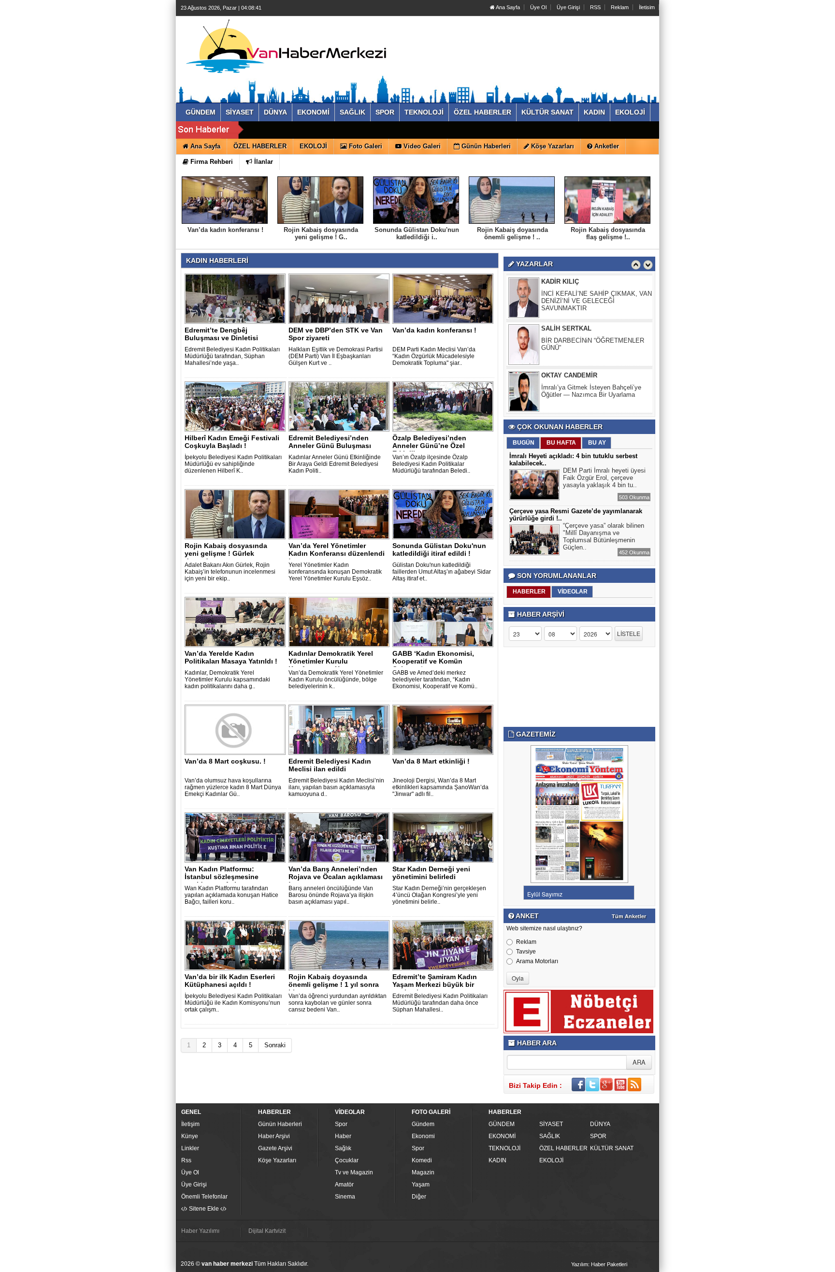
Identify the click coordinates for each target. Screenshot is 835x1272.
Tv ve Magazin (354, 1172)
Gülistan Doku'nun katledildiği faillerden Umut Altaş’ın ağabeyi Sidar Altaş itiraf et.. (441, 572)
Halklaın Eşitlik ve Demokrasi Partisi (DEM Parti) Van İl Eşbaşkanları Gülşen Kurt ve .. (335, 356)
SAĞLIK (549, 1136)
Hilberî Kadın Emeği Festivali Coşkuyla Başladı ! (232, 441)
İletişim (190, 1124)
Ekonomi (423, 1136)
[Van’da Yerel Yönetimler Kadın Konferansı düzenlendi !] (340, 514)
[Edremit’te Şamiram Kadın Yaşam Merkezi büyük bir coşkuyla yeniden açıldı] (444, 945)
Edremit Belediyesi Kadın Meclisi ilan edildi (329, 765)
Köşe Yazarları (277, 1160)
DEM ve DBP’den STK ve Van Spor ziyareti (335, 334)
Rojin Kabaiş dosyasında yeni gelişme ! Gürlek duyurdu (226, 553)
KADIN (497, 1160)
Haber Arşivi (274, 1136)
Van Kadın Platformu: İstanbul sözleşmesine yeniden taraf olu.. (222, 876)
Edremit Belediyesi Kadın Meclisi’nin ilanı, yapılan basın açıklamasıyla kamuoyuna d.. (336, 787)
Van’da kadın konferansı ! (225, 229)
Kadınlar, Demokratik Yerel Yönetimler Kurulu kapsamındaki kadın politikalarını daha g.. (227, 679)
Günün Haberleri (280, 1124)
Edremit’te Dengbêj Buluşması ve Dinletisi (221, 334)
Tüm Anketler (629, 916)
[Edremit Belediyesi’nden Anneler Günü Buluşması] (340, 406)
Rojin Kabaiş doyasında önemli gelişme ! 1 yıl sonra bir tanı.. (333, 984)
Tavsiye (526, 951)
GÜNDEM (502, 1124)
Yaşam (421, 1184)
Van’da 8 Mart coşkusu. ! (225, 761)
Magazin (423, 1172)
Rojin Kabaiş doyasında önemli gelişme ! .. (512, 233)
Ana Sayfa (507, 7)
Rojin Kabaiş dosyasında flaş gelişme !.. (608, 233)
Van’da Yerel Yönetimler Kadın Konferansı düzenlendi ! (336, 553)
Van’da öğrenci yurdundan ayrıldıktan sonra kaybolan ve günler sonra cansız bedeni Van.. (337, 1003)
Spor (341, 1124)
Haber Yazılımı (200, 1231)
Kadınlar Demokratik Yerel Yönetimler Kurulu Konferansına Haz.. (330, 661)
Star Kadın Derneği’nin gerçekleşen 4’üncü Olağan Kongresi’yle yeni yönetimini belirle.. (439, 895)
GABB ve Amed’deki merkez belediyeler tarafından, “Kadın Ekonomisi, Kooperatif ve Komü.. (434, 679)
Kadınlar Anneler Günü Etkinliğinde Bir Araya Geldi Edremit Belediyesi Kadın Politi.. (334, 464)
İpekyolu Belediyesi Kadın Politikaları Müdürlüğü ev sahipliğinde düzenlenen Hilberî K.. (233, 464)
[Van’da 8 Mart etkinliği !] (444, 729)
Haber (343, 1136)
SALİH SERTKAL (566, 328)
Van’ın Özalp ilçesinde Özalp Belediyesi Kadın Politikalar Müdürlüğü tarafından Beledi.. (431, 464)
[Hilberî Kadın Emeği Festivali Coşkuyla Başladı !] (237, 406)
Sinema (345, 1196)
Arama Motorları (537, 961)
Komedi (422, 1160)
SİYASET (551, 1124)
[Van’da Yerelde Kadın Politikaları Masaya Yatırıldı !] (237, 621)
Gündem (423, 1124)
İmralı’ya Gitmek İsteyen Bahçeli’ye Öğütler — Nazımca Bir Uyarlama (591, 391)
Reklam (620, 7)
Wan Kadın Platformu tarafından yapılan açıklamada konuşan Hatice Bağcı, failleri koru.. (231, 895)
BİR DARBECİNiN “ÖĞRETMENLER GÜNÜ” (592, 344)
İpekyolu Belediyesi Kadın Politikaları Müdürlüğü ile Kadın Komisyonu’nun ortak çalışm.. (233, 1003)
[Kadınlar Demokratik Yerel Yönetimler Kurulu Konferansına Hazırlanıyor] (340, 621)
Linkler (190, 1148)
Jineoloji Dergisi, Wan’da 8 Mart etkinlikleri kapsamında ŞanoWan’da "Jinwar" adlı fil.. (440, 787)
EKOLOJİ (551, 1160)
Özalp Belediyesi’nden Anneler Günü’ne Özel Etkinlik (429, 445)
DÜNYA (600, 1124)
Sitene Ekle (203, 1208)
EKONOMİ (502, 1136)
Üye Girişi (568, 7)
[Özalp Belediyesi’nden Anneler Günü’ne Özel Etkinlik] (444, 406)
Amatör (344, 1184)
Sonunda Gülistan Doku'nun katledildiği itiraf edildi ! (439, 549)
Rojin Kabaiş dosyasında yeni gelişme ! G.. (321, 233)
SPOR (598, 1136)
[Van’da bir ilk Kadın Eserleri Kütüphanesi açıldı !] (237, 945)
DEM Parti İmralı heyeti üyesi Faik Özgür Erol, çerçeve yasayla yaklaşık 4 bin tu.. (604, 478)
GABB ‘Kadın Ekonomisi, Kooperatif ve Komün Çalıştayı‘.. (433, 661)
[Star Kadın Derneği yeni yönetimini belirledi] (444, 837)
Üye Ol (538, 7)
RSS (595, 7)
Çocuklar (347, 1160)
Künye (189, 1136)
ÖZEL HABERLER (563, 1148)
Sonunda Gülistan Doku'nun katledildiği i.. (416, 233)
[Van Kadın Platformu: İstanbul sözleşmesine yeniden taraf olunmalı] (237, 837)
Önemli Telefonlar (204, 1196)
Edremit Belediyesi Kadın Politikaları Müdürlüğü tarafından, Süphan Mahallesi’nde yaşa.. (232, 356)
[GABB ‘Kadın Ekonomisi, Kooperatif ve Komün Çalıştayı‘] (444, 621)
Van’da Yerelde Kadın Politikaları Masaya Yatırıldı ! (231, 657)
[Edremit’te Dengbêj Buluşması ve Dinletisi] (237, 298)
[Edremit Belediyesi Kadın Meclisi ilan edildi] (340, 729)
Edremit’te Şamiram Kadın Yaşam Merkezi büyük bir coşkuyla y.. (434, 984)
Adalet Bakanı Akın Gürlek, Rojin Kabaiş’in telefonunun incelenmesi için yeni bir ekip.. (230, 572)
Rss (186, 1160)
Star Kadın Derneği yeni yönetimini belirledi (431, 873)
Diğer (419, 1196)
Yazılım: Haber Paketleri (599, 1264)
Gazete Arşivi (275, 1148)
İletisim (647, 7)
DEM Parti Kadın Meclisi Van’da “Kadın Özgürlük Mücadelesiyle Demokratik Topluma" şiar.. (433, 356)
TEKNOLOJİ (504, 1148)
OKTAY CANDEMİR (569, 375)
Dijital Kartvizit (267, 1231)
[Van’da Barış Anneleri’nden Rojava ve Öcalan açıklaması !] (340, 837)
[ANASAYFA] (286, 50)
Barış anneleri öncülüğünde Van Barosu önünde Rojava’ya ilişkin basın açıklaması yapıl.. (331, 895)
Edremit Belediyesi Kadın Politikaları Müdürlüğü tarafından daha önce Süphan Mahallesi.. (440, 1003)
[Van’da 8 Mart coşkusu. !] (237, 729)
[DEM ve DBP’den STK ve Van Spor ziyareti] (340, 298)
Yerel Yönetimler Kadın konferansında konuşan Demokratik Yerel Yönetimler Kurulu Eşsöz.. (335, 572)
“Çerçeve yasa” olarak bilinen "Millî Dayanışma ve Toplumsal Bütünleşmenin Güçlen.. (603, 536)
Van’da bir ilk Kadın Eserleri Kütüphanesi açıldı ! (230, 980)
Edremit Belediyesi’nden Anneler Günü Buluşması (329, 441)
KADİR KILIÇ (560, 281)
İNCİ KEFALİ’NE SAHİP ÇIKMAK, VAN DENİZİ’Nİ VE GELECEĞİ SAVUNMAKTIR (596, 301)
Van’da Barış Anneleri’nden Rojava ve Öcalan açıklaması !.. (335, 876)
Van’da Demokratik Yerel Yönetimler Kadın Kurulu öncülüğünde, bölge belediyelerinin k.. (335, 679)
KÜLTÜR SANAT (611, 1148)
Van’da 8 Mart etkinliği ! (431, 761)
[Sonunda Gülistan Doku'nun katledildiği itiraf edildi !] (444, 514)
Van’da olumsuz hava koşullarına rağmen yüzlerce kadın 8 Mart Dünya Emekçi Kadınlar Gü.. (233, 787)
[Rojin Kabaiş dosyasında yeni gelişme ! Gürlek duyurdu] (237, 514)
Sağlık (343, 1148)
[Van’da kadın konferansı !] (444, 298)
